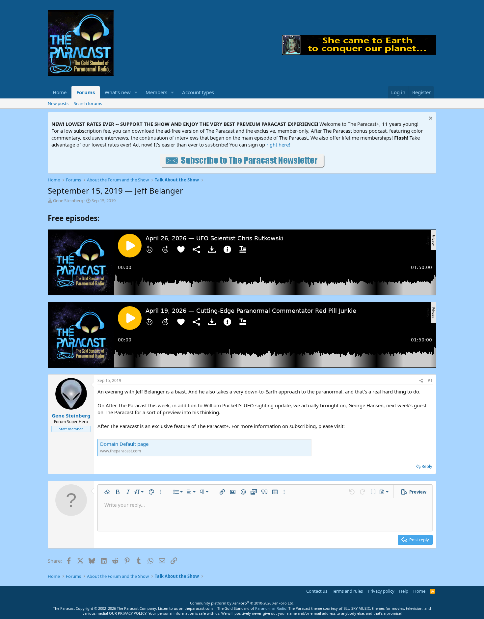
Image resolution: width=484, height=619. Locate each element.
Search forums (88, 103)
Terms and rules (347, 591)
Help (403, 591)
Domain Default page (124, 444)
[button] (136, 92)
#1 (430, 380)
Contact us (316, 591)
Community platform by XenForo (242, 603)
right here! (278, 144)
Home (60, 92)
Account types (198, 92)
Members (156, 92)
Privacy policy (381, 591)
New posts (58, 103)
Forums (85, 92)
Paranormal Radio (270, 608)
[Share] (421, 381)
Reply (426, 466)
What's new (118, 92)
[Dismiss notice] (430, 119)
